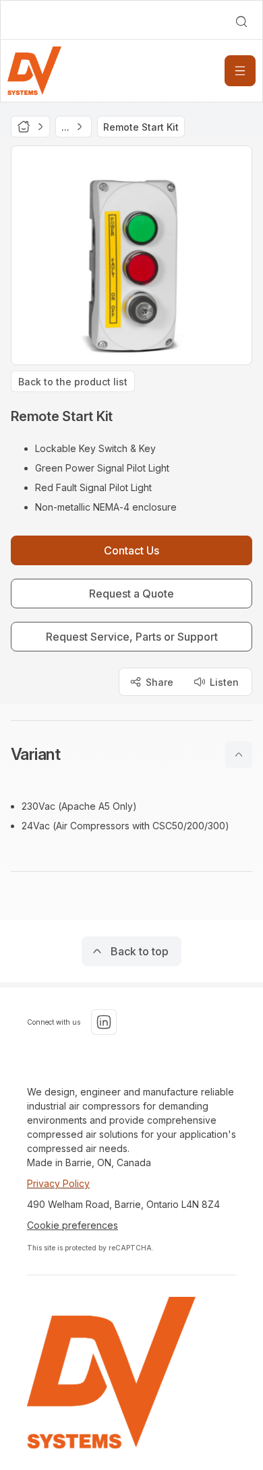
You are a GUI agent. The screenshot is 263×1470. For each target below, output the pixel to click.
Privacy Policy (58, 1183)
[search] (241, 21)
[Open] (240, 70)
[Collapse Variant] (238, 754)
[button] (131, 754)
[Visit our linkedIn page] (104, 1022)
